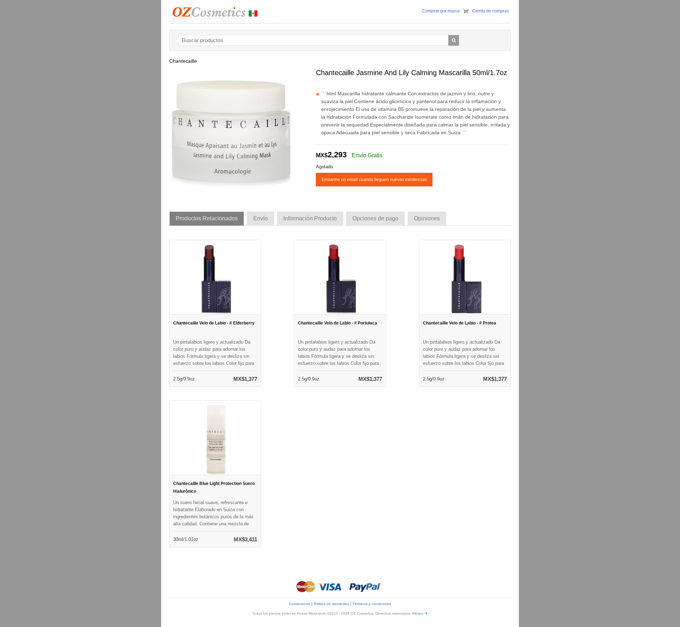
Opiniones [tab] (427, 218)
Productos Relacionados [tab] (207, 218)
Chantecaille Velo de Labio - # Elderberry (214, 323)
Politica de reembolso (331, 604)
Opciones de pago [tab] (375, 218)
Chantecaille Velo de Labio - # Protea (459, 323)
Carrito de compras (490, 11)
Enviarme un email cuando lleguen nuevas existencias (374, 179)
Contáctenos (299, 604)
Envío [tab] (260, 218)
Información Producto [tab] (310, 218)
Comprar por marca (441, 11)
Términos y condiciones (372, 604)
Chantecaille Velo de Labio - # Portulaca (337, 323)
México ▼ (420, 613)
